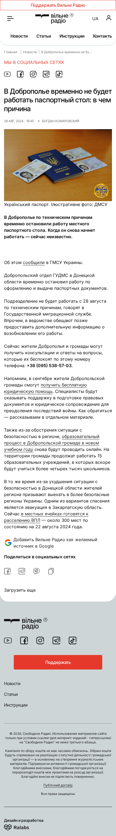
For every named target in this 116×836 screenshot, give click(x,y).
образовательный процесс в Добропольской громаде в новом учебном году (52, 443)
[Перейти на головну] (25, 620)
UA (95, 18)
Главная (10, 52)
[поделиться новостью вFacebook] (7, 571)
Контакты (103, 36)
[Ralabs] (23, 826)
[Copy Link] (51, 571)
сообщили (34, 262)
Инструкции (72, 36)
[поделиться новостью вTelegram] (22, 571)
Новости (19, 36)
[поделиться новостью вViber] (36, 571)
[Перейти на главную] (54, 18)
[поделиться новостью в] (7, 74)
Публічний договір (58, 785)
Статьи (43, 36)
